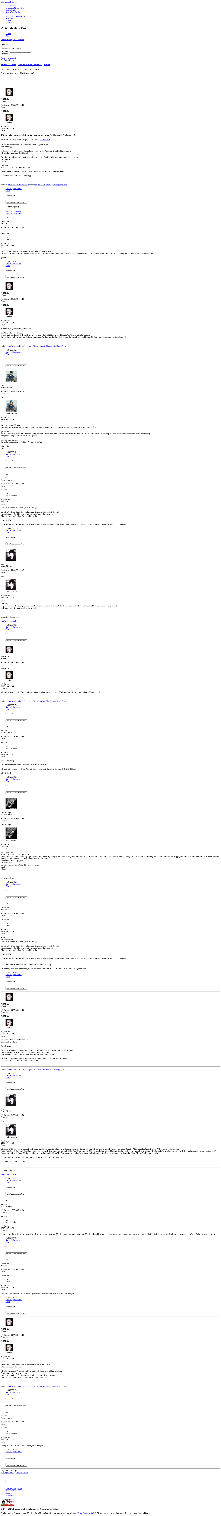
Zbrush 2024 (10, 8)
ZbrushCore (19, 8)
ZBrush (47, 65)
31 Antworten (45, 140)
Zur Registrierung (7, 60)
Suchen (8, 34)
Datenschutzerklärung (13, 1491)
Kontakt (8, 20)
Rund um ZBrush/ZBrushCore (30, 65)
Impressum (9, 22)
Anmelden (9, 18)
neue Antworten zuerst (14, 214)
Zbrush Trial (10, 12)
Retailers (18, 12)
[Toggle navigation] (15, 2)
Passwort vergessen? (8, 58)
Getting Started (11, 10)
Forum (8, 14)
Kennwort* (5, 51)
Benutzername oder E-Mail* (11, 49)
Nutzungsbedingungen (14, 1489)
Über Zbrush (10, 6)
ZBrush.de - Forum (13, 16)
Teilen (8, 191)
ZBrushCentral (25, 16)
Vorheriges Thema (7, 1473)
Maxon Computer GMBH (86, 1513)
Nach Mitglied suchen (14, 189)
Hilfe (7, 36)
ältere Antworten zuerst (14, 211)
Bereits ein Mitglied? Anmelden (12, 40)
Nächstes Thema (22, 1473)
